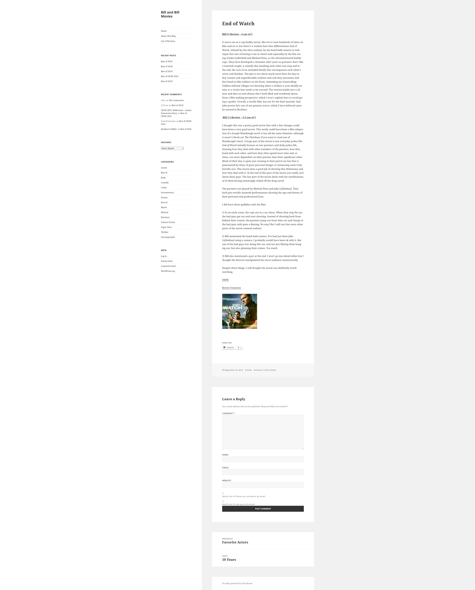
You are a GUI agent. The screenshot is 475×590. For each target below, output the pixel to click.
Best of (164, 172)
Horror (164, 202)
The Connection (176, 100)
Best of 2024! (167, 66)
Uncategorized (168, 237)
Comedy (165, 182)
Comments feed (168, 266)
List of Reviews (168, 41)
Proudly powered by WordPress (237, 583)
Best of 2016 (185, 129)
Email (225, 467)
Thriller (164, 232)
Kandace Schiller (169, 129)
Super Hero (166, 227)
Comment (228, 413)
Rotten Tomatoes (231, 287)
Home (164, 31)
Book (163, 177)
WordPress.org (168, 271)
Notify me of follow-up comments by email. (244, 496)
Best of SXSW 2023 (169, 76)
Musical (164, 212)
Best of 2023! (167, 71)
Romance (165, 217)
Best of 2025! (167, 61)
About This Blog (168, 36)
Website (226, 480)
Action (164, 167)
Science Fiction (168, 222)
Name (225, 454)
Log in (164, 256)
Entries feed (166, 261)
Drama (164, 197)
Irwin (249, 370)
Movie (164, 207)
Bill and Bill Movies (170, 14)
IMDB (225, 279)
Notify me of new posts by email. (238, 504)
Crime (164, 187)
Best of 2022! (167, 81)
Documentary (167, 192)
